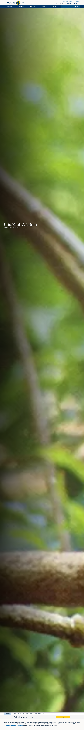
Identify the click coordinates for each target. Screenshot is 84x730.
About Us (32, 6)
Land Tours (25, 713)
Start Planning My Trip (62, 717)
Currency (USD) (65, 1)
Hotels (35, 713)
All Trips (14, 713)
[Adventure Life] (14, 2)
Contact (55, 6)
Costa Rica (7, 713)
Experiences (21, 6)
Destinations (10, 6)
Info (43, 713)
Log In (71, 1)
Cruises (19, 713)
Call (49, 717)
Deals (39, 713)
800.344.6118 (73, 3)
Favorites (77, 1)
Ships (30, 713)
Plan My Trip (44, 6)
